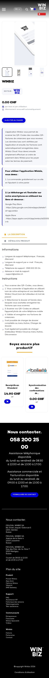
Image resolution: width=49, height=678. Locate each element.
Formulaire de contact (24, 495)
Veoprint (9, 585)
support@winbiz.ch (14, 274)
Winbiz (9, 629)
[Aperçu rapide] (10, 404)
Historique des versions (15, 602)
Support (10, 594)
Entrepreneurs (11, 616)
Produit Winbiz (11, 579)
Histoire (9, 633)
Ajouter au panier (14, 120)
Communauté (12, 613)
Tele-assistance (12, 606)
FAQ (7, 598)
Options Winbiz (12, 583)
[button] (26, 9)
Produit (9, 575)
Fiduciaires (10, 619)
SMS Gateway (11, 588)
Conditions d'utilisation (25, 672)
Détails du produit (18, 241)
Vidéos (8, 623)
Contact (9, 637)
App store (10, 581)
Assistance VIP (12, 600)
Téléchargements (12, 604)
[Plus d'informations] (14, 404)
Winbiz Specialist (12, 621)
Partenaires (10, 635)
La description (16, 235)
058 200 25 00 (24, 443)
